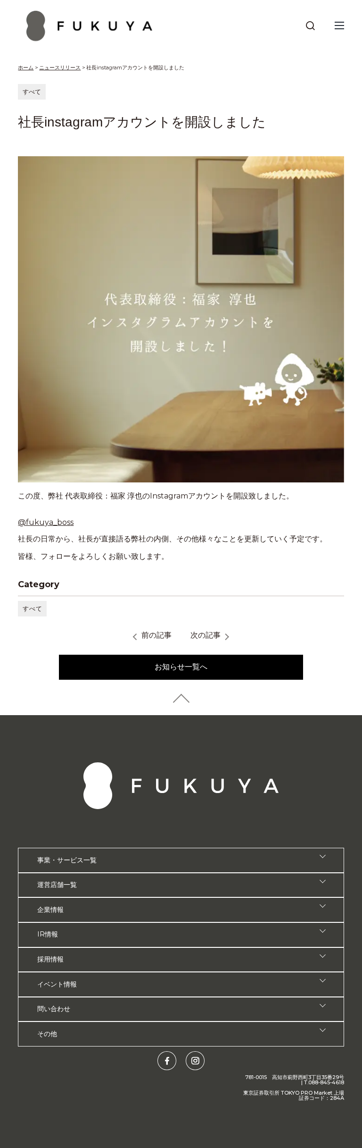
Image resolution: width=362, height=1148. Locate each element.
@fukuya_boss (46, 522)
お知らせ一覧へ (181, 666)
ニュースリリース (60, 67)
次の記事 (205, 635)
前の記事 (156, 635)
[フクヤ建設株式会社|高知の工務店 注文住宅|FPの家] (89, 26)
